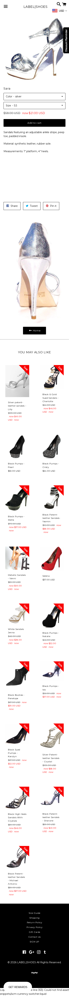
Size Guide (34, 913)
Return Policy (34, 922)
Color (9, 96)
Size (8, 105)
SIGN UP (34, 941)
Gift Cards (34, 932)
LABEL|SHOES (34, 7)
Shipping (34, 917)
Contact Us (34, 936)
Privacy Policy (34, 927)
